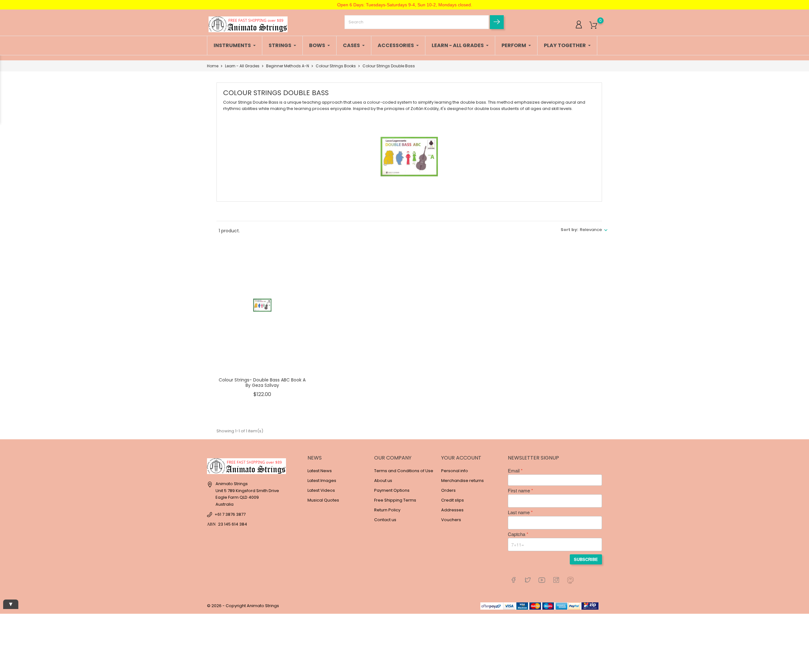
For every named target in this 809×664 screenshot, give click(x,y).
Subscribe (586, 559)
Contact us (385, 520)
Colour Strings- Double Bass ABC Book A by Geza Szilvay (262, 383)
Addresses (452, 510)
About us (383, 481)
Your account (461, 457)
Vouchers (451, 520)
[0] (593, 25)
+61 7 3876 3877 (230, 514)
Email (514, 470)
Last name (519, 512)
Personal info (454, 471)
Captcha (516, 534)
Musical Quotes (323, 500)
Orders (448, 490)
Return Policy (387, 510)
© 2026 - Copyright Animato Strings (243, 606)
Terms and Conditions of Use (403, 471)
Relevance (591, 230)
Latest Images (321, 481)
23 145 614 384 (232, 524)
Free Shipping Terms (395, 500)
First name (519, 490)
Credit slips (452, 500)
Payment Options (392, 490)
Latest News (319, 471)
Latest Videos (321, 490)
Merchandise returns (462, 481)
